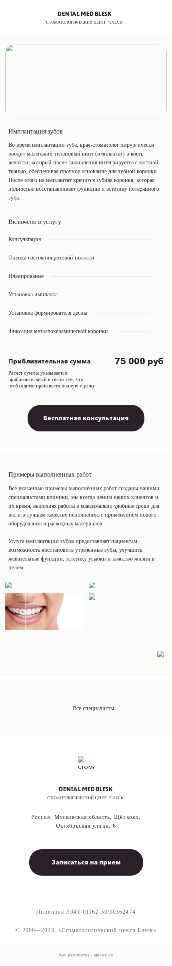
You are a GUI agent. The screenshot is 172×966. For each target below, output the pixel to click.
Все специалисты (93, 708)
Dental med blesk (85, 13)
